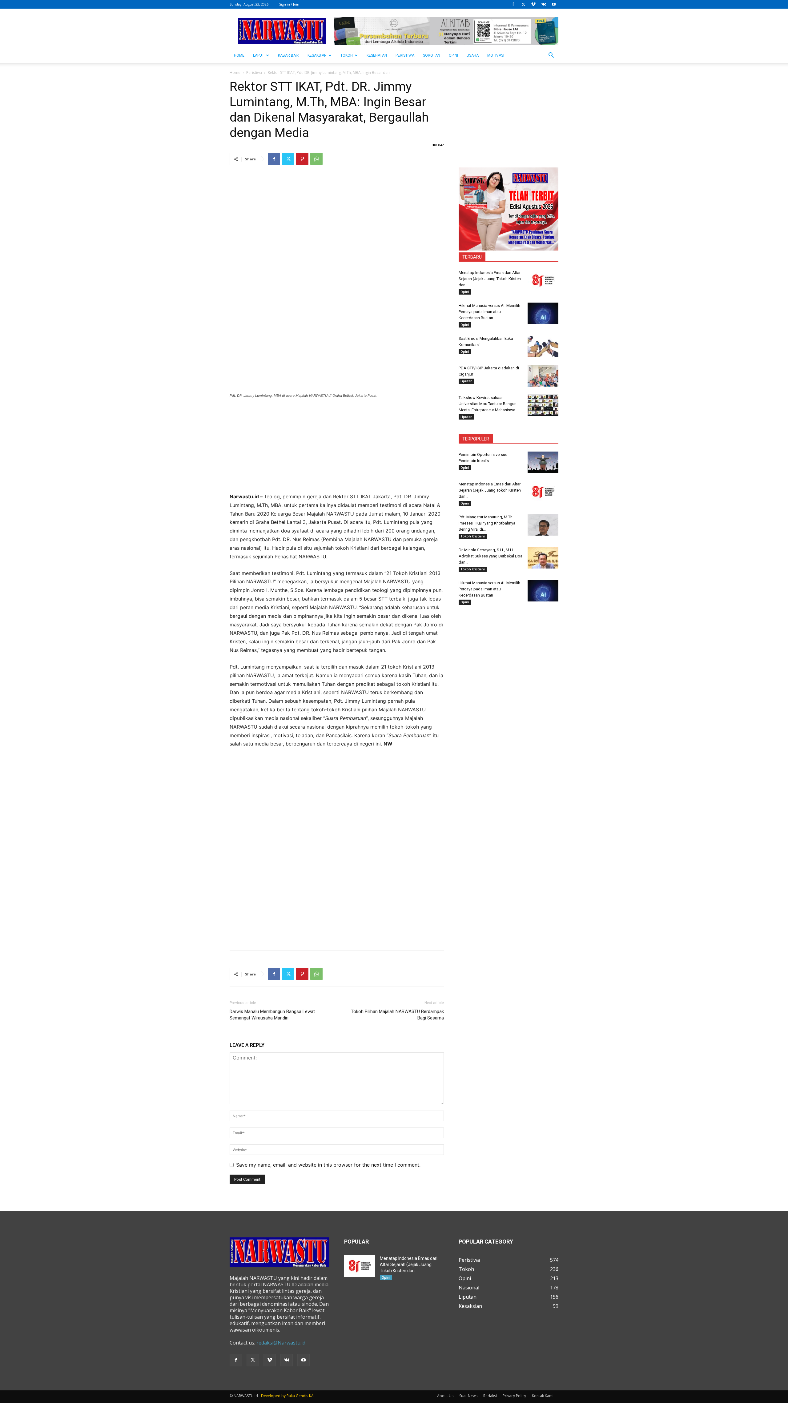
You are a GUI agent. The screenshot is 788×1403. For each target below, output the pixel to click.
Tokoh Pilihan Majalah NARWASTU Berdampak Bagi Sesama (397, 1015)
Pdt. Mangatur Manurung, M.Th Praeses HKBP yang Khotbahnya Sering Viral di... (487, 523)
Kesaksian (317, 55)
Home (235, 72)
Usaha (473, 55)
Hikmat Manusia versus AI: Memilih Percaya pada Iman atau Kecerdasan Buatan (489, 311)
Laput (258, 55)
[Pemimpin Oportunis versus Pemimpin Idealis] (543, 462)
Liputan (466, 381)
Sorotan (431, 55)
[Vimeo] (533, 4)
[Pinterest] (302, 159)
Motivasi (495, 55)
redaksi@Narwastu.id (280, 1342)
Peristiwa (405, 55)
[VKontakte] (543, 4)
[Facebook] (513, 4)
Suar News (468, 1395)
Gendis (302, 1395)
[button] (551, 55)
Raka (291, 1395)
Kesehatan (377, 55)
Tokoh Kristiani (472, 536)
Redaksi (490, 1395)
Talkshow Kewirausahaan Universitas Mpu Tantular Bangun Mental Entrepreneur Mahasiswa (488, 403)
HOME (239, 55)
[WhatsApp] (316, 159)
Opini (453, 55)
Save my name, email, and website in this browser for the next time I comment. (328, 1165)
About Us (445, 1395)
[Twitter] (523, 4)
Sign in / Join (289, 4)
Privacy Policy (514, 1395)
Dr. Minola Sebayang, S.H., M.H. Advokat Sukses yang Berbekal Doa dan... (490, 556)
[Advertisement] (337, 449)
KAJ (312, 1395)
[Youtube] (553, 4)
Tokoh (346, 55)
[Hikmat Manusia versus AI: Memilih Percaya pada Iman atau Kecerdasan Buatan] (543, 313)
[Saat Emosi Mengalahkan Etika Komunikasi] (543, 346)
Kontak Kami (542, 1395)
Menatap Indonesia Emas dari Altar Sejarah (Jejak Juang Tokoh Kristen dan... (490, 278)
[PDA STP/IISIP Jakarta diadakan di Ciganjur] (543, 376)
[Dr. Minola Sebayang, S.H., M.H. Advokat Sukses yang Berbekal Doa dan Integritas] (543, 558)
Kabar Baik (288, 55)
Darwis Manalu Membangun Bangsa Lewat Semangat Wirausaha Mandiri (272, 1015)
